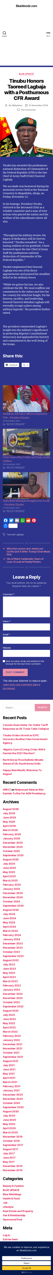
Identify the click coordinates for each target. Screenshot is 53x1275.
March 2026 (10, 830)
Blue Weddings (12, 1194)
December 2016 (12, 1166)
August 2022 (11, 1010)
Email (6, 634)
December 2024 (13, 893)
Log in (6, 1235)
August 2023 (11, 960)
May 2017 (9, 1161)
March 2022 (10, 1031)
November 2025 (13, 846)
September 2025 (13, 855)
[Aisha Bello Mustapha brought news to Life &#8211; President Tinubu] (26, 485)
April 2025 (9, 876)
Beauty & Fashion (13, 1185)
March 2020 (10, 1132)
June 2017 (9, 1157)
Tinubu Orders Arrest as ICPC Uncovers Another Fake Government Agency (25, 739)
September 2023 (13, 956)
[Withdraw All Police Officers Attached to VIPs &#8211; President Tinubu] (26, 398)
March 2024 (10, 930)
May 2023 (9, 972)
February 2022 (12, 1035)
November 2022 (13, 998)
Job (5, 1202)
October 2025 (11, 851)
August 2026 (11, 809)
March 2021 (10, 1082)
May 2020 (9, 1124)
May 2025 (9, 872)
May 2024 (9, 922)
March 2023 (10, 981)
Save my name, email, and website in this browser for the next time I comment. (25, 662)
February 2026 (12, 834)
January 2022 (11, 1040)
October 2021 (11, 1052)
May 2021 (9, 1073)
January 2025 (11, 888)
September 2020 (13, 1107)
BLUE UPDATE (26, 74)
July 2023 (9, 964)
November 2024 (13, 897)
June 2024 (9, 918)
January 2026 (11, 838)
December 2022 (13, 993)
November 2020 (13, 1098)
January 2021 (11, 1090)
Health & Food (11, 1198)
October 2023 (11, 951)
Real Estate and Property (18, 1211)
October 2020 (11, 1103)
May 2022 (9, 1023)
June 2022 (9, 1019)
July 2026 (9, 813)
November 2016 (12, 1170)
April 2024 (9, 926)
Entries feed (10, 1239)
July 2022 (9, 1014)
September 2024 (13, 905)
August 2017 (10, 1149)
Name (7, 621)
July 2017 (9, 1153)
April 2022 (9, 1027)
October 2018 (11, 1140)
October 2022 (11, 1002)
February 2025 (12, 884)
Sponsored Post (12, 1219)
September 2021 (13, 1056)
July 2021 (9, 1065)
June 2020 (9, 1119)
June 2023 (9, 968)
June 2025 (9, 867)
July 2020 (9, 1115)
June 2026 (9, 817)
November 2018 (12, 1136)
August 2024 (11, 909)
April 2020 (9, 1128)
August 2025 (11, 859)
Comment (9, 594)
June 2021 (9, 1069)
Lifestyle (8, 1206)
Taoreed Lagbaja (15, 534)
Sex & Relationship (14, 1215)
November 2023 (13, 947)
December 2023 (13, 943)
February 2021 (11, 1086)
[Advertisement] (26, 39)
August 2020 (11, 1111)
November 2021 (12, 1048)
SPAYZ (7, 789)
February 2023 (12, 985)
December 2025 (13, 842)
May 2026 (9, 821)
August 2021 (10, 1061)
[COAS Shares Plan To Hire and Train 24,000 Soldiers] (26, 442)
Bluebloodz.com (26, 5)
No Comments (28, 109)
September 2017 (13, 1145)
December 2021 (12, 1044)
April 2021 (9, 1077)
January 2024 (11, 939)
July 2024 (9, 914)
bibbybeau (17, 105)
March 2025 (10, 880)
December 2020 (13, 1094)
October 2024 (11, 901)
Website (7, 648)
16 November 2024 (38, 105)
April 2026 (9, 825)
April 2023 (9, 977)
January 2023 (11, 989)
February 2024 (12, 935)
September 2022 (13, 1006)
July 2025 (9, 863)
